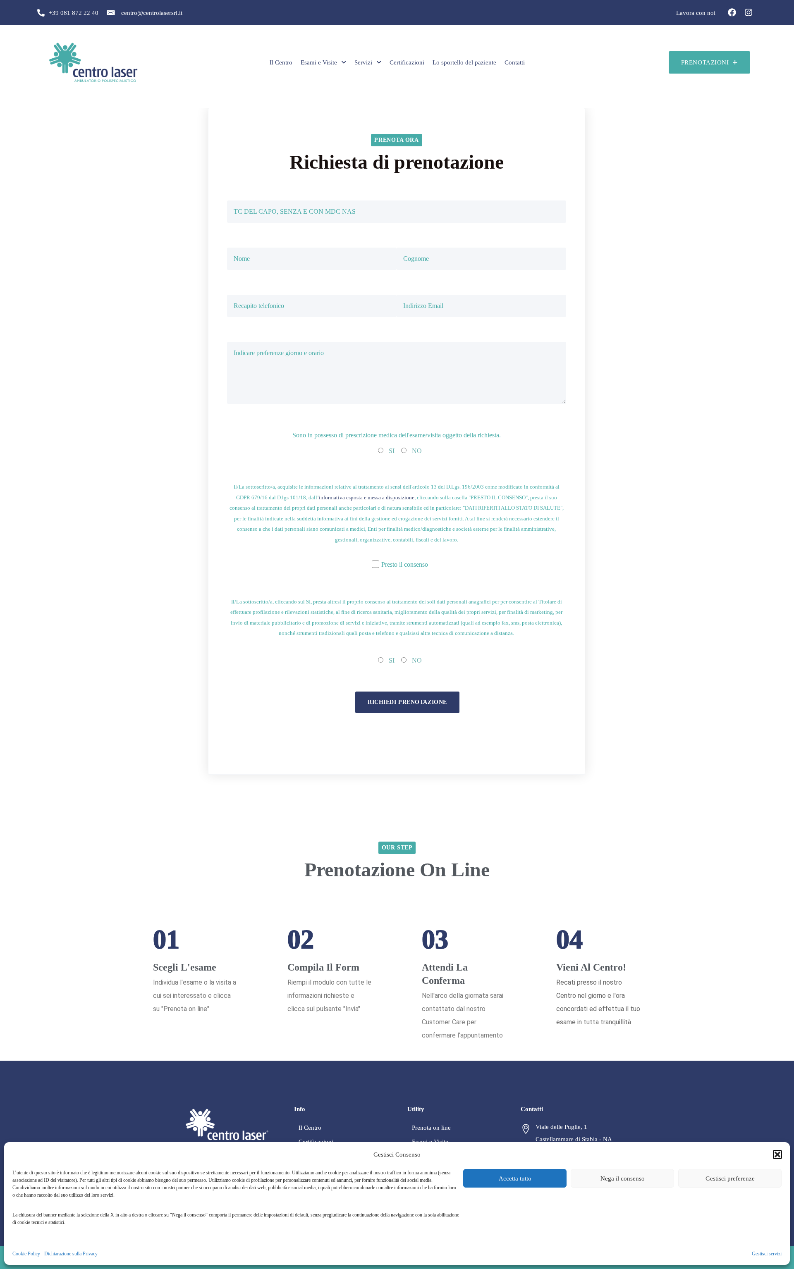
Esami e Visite (319, 62)
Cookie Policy (26, 1254)
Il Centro (281, 62)
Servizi (363, 62)
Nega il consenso (622, 1178)
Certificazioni (407, 62)
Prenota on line (431, 1127)
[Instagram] (748, 12)
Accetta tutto (515, 1178)
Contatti (515, 62)
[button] (777, 1154)
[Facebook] (732, 12)
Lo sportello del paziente (464, 62)
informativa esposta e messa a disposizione (366, 498)
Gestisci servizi (767, 1254)
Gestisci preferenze (730, 1178)
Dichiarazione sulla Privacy (71, 1254)
